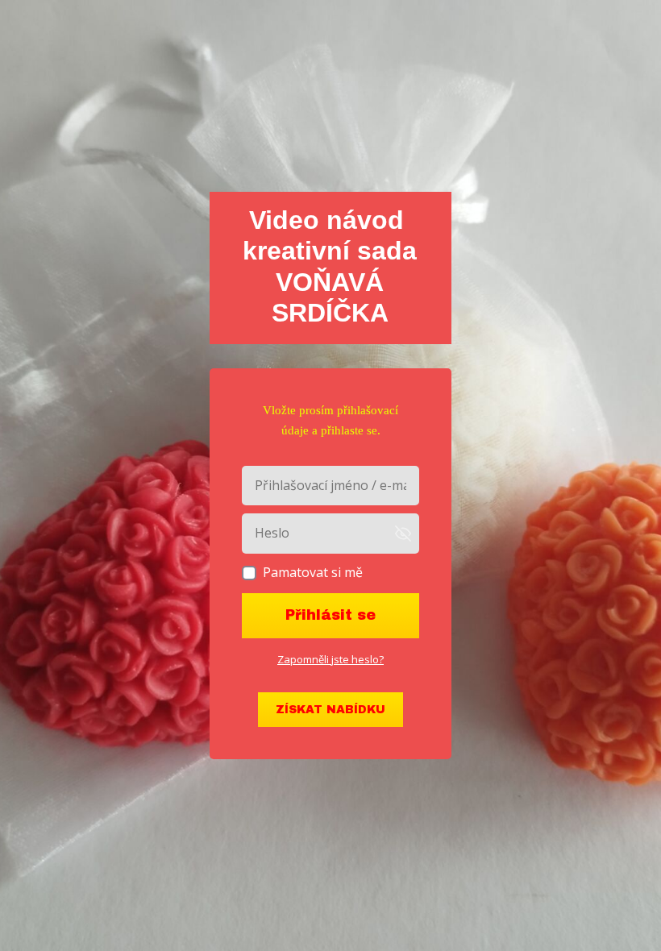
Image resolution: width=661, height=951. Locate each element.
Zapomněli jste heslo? (330, 659)
